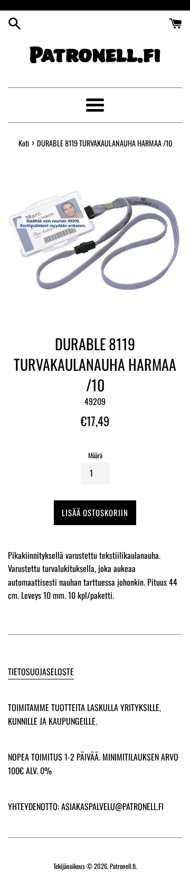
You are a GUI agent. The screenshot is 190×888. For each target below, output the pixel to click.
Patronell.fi (123, 866)
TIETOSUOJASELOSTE (41, 671)
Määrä (95, 455)
